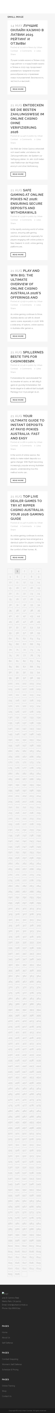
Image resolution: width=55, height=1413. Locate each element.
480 (10, 1111)
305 (10, 914)
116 (17, 700)
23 (31, 593)
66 (17, 644)
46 (17, 621)
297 (24, 902)
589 (38, 1229)
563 (32, 1201)
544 (38, 1178)
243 (32, 841)
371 (17, 987)
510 (10, 1144)
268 (32, 869)
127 (24, 711)
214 (38, 807)
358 (32, 970)
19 (38, 588)
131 (17, 717)
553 (32, 1189)
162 (24, 751)
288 (32, 891)
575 (10, 1217)
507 (24, 1139)
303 (32, 908)
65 (10, 644)
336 (17, 947)
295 (10, 902)
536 (17, 1172)
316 (17, 925)
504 (38, 1133)
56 (17, 633)
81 (17, 661)
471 (17, 1099)
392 (24, 1009)
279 (39, 880)
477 (24, 1105)
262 (24, 863)
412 (24, 1032)
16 (17, 588)
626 (17, 1274)
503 (32, 1133)
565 (10, 1206)
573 (32, 1212)
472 (24, 1099)
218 (31, 812)
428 (32, 1049)
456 (17, 1082)
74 (38, 649)
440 (10, 1066)
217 (24, 812)
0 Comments (26, 51)
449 (38, 1071)
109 (39, 689)
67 (24, 644)
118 (31, 700)
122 (24, 706)
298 (32, 902)
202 (24, 796)
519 (39, 1150)
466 (17, 1094)
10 (10, 582)
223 (31, 818)
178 (32, 767)
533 (32, 1167)
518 (32, 1150)
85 (10, 666)
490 (10, 1122)
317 (24, 925)
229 (39, 824)
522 (24, 1156)
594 (38, 1234)
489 (38, 1116)
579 (39, 1217)
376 (17, 992)
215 (10, 812)
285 (10, 891)
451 (17, 1077)
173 (31, 762)
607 (24, 1251)
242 (24, 841)
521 (17, 1156)
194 (39, 784)
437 (24, 1060)
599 (38, 1240)
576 (17, 1217)
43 (31, 616)
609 (38, 1251)
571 (17, 1212)
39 (38, 610)
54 (38, 627)
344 (38, 953)
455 (10, 1082)
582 (24, 1223)
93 (31, 672)
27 (24, 599)
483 (31, 1111)
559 (39, 1195)
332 (24, 942)
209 (39, 801)
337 (24, 947)
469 (38, 1094)
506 (17, 1139)
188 (32, 779)
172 (24, 762)
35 (10, 610)
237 (24, 835)
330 (10, 942)
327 (24, 936)
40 (10, 616)
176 (17, 767)
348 (31, 959)
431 (17, 1054)
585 (10, 1229)
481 (17, 1111)
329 (39, 936)
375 (10, 992)
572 (24, 1212)
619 (39, 1262)
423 (32, 1043)
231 (17, 829)
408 (31, 1026)
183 (32, 773)
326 (17, 936)
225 (10, 824)
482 (24, 1111)
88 (31, 666)
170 (10, 762)
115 (10, 700)
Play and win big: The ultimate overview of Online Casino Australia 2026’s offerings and (26, 284)
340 (10, 953)
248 (32, 846)
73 (31, 649)
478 (31, 1105)
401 (17, 1021)
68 (31, 644)
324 (39, 931)
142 (24, 728)
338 (32, 947)
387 (24, 1004)
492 (24, 1122)
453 (32, 1077)
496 (17, 1127)
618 (32, 1262)
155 (10, 745)
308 (31, 914)
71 (17, 649)
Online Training (8, 1386)
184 (39, 773)
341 (17, 953)
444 (38, 1066)
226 (17, 824)
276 (17, 880)
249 (39, 846)
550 (10, 1189)
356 (17, 970)
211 (17, 807)
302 (24, 908)
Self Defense (7, 1343)
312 (24, 919)
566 (17, 1206)
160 (10, 751)
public (31, 136)
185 (10, 779)
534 (39, 1167)
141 (17, 728)
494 (38, 1122)
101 (17, 683)
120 (10, 706)
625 (10, 1274)
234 (39, 829)
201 (17, 796)
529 (39, 1161)
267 (24, 869)
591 (17, 1234)
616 (17, 1262)
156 (17, 745)
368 (31, 981)
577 (24, 1217)
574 (39, 1212)
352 (24, 964)
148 (32, 734)
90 (10, 672)
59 (38, 633)
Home (4, 1332)
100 (10, 683)
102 (24, 683)
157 (24, 745)
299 (39, 902)
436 (17, 1060)
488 (31, 1116)
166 (17, 756)
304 (38, 908)
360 (10, 976)
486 (17, 1116)
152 (24, 739)
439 (38, 1060)
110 (10, 694)
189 (39, 779)
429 (39, 1049)
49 (38, 621)
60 (10, 638)
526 (17, 1161)
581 (17, 1223)
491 (17, 1122)
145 (10, 734)
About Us (6, 1338)
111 (17, 694)
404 (38, 1021)
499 (38, 1127)
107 (24, 689)
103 (32, 683)
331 (17, 942)
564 (38, 1201)
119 (38, 700)
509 (38, 1139)
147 (24, 734)
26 (17, 599)
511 (17, 1144)
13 (31, 582)
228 (32, 824)
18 (31, 588)
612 (24, 1257)
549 (38, 1184)
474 (39, 1099)
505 (10, 1139)
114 (38, 694)
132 (24, 717)
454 (38, 1077)
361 (17, 976)
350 (10, 964)
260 (10, 863)
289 (39, 891)
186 (17, 779)
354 (39, 964)
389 (38, 1004)
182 (24, 773)
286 (17, 891)
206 (17, 801)
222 (24, 818)
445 (10, 1071)
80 (10, 661)
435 (10, 1060)
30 (10, 604)
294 (39, 897)
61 (17, 638)
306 (17, 914)
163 (32, 751)
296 (17, 902)
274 (39, 874)
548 (31, 1184)
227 (24, 824)
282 (24, 886)
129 (38, 711)
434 (38, 1054)
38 (31, 610)
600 (10, 1246)
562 (24, 1201)
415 (10, 1037)
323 (32, 931)
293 (32, 897)
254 (39, 852)
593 (32, 1234)
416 (17, 1037)
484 (38, 1111)
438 (31, 1060)
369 (38, 981)
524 (39, 1156)
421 (17, 1043)
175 (10, 767)
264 (39, 863)
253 (32, 852)
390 (10, 1009)
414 (39, 1032)
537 (24, 1172)
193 (32, 784)
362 (24, 976)
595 (10, 1240)
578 (32, 1217)
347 (24, 959)
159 (39, 745)
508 (31, 1139)
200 (10, 796)
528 (32, 1161)
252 (24, 852)
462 (24, 1088)
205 (10, 801)
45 (10, 621)
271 (17, 874)
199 (39, 790)
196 (17, 790)
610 (10, 1257)
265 (10, 869)
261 (17, 863)
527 (24, 1161)
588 (31, 1229)
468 (31, 1094)
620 (10, 1268)
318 (32, 925)
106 (17, 689)
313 (31, 919)
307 (24, 914)
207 (24, 801)
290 (10, 897)
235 (10, 835)
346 (17, 959)
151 (17, 739)
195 (10, 790)
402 (24, 1021)
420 (10, 1043)
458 (31, 1082)
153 (31, 739)
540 (10, 1178)
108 (32, 689)
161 (17, 751)
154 (39, 739)
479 (38, 1105)
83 (31, 661)
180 (10, 773)
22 (24, 593)
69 (38, 644)
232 (24, 829)
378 (32, 992)
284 (39, 886)
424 (39, 1043)
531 (17, 1167)
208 (32, 801)
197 (24, 790)
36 (17, 610)
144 (39, 728)
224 (39, 818)
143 (32, 728)
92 (24, 672)
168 (32, 756)
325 (10, 936)
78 (31, 655)
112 (24, 694)
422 (24, 1043)
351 (17, 964)
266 (17, 869)
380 (10, 998)
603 (31, 1246)
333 (32, 942)
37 (24, 610)
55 (10, 633)
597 (24, 1240)
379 (39, 992)
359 (39, 970)
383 (32, 998)
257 (24, 857)
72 (24, 649)
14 (38, 582)
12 (24, 582)
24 (38, 593)
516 (17, 1150)
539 (39, 1172)
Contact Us (6, 1396)
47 (24, 621)
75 (10, 655)
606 (17, 1251)
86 (17, 666)
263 (32, 863)
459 (38, 1082)
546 (17, 1184)
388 (31, 1004)
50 (10, 627)
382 (24, 998)
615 (10, 1262)
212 (24, 807)
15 (10, 588)
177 (24, 767)
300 (10, 908)
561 (17, 1201)
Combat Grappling (10, 1359)
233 (32, 829)
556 (17, 1195)
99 (38, 678)
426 (17, 1049)
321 (17, 931)
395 (10, 1015)
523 (32, 1156)
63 (31, 638)
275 (10, 880)
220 (10, 818)
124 (38, 706)
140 (10, 728)
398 (31, 1015)
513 (31, 1144)
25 (10, 599)
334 (39, 942)
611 (17, 1257)
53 (31, 627)
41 (17, 616)
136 (17, 722)
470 (10, 1099)
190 (10, 784)
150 (10, 739)
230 (10, 829)
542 (24, 1178)
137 (24, 722)
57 (24, 633)
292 (24, 897)
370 (10, 987)
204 (39, 796)
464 (38, 1088)
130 (10, 717)
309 (38, 914)
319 (39, 925)
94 (38, 672)
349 (38, 959)
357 (24, 970)
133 (31, 717)
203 (32, 796)
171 (17, 762)
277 (24, 880)
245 (10, 846)
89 (38, 666)
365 (10, 981)
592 (24, 1234)
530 (10, 1167)
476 (17, 1105)
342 (24, 953)
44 (38, 616)
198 (32, 790)
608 (31, 1251)
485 (10, 1116)
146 (17, 734)
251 (17, 852)
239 (39, 835)
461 (17, 1088)
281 (17, 886)
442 (24, 1066)
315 (10, 925)
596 (17, 1240)
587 (24, 1229)
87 (24, 666)
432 (24, 1054)
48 (31, 621)
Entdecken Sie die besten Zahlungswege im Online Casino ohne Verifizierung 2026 (27, 118)
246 (17, 846)
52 (24, 627)
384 (38, 998)
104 (39, 683)
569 (38, 1206)
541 (17, 1178)
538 (32, 1172)
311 (17, 919)
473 (32, 1099)
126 (17, 711)
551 (17, 1189)
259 (39, 857)
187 (24, 779)
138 (32, 722)
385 (10, 1004)
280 (10, 886)
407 (24, 1026)
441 (17, 1066)
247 (24, 846)
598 (31, 1240)
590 (10, 1234)
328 (32, 936)
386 (17, 1004)
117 (24, 700)
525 (10, 1161)
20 (10, 593)
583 (32, 1223)
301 (17, 908)
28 (31, 599)
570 (10, 1212)
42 (24, 616)
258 (32, 857)
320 (10, 931)
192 (24, 784)
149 (39, 734)
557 (24, 1195)
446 (17, 1071)
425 (10, 1049)
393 (32, 1009)
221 (17, 818)
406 (17, 1026)
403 (31, 1021)
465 (10, 1094)
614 (39, 1257)
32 (24, 604)
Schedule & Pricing (10, 1370)
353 (32, 964)
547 (24, 1184)
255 (10, 857)
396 (17, 1015)
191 (17, 784)
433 (32, 1054)
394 (38, 1009)
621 (17, 1268)
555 (10, 1195)
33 (31, 604)
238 (32, 835)
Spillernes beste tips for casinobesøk (27, 356)
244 (39, 841)
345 (10, 959)
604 (38, 1246)
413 (32, 1032)
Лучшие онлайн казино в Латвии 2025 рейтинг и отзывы (27, 34)
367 (24, 981)
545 (10, 1184)
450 (10, 1077)
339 (39, 947)
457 (24, 1082)
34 (38, 604)
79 (38, 655)
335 (10, 947)
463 (31, 1088)
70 (10, 649)
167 (24, 756)
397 (24, 1015)
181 (17, 773)
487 (24, 1116)
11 (17, 582)
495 (10, 1127)
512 (24, 1144)
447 (24, 1071)
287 (24, 891)
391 (17, 1009)
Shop (4, 1391)
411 (17, 1032)
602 (24, 1246)
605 (10, 1251)
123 (31, 706)
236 (17, 835)
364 (38, 976)
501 (17, 1133)
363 (32, 976)
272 (24, 874)
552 (24, 1189)
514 (39, 1144)
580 (10, 1223)
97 (24, 678)
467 (24, 1094)
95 (10, 678)
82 (24, 661)
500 (10, 1133)
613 (32, 1257)
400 (10, 1021)
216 (17, 812)
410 (10, 1032)
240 (10, 841)
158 (32, 745)
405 (10, 1026)
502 (24, 1133)
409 (38, 1026)
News (31, 47)
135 (10, 722)
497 (24, 1127)
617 (24, 1262)
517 (24, 1150)
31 (17, 604)
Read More (18, 89)
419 (39, 1037)
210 (10, 807)
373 (32, 987)
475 (10, 1105)
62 (24, 638)
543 (32, 1178)
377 (24, 992)
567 (24, 1206)
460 (10, 1088)
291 (17, 897)
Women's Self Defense (12, 1364)
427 (24, 1049)
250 (10, 852)
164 (39, 751)
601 (17, 1246)
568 (31, 1206)
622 (24, 1268)
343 (32, 953)
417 (24, 1037)
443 (31, 1066)
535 (10, 1172)
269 (39, 869)
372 (24, 987)
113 (31, 694)
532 (24, 1167)
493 (31, 1122)
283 (32, 886)
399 (38, 1015)
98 (31, 678)
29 (38, 599)
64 (38, 638)
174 (38, 762)
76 (17, 655)
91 (17, 672)
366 (17, 981)
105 (10, 689)
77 (24, 655)
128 (31, 711)
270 (10, 874)
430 (10, 1054)
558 (32, 1195)
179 (39, 767)
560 (10, 1201)
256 (17, 857)
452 (24, 1077)
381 (17, 998)
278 (32, 880)
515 (10, 1150)
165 (10, 756)
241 (17, 841)
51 (17, 627)
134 (39, 717)
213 (31, 807)
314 (39, 919)
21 (17, 593)
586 (17, 1229)
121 (17, 706)
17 (24, 588)
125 (10, 711)
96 (17, 678)
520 (10, 1156)
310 (10, 919)
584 (38, 1223)
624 (39, 1268)
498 (31, 1127)
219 (38, 812)
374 (39, 987)
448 (31, 1071)
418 (32, 1037)
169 (39, 756)
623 (32, 1268)
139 (39, 722)
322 (24, 931)
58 (31, 633)
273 (32, 874)
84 (38, 661)
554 (39, 1189)
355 (10, 970)
